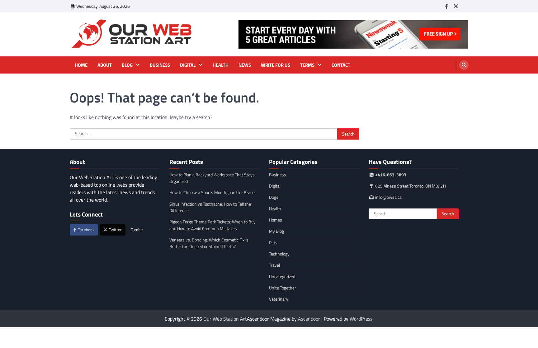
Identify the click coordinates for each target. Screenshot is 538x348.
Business (160, 65)
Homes (275, 220)
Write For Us (275, 65)
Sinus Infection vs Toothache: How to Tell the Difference (210, 207)
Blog (127, 65)
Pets (273, 242)
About (104, 65)
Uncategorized (282, 276)
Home (81, 65)
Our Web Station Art (225, 318)
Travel (274, 265)
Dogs (273, 197)
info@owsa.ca (388, 197)
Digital (188, 65)
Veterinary (278, 299)
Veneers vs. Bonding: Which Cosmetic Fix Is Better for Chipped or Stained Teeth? (208, 243)
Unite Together (282, 287)
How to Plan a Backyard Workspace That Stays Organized (212, 178)
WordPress (361, 318)
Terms (307, 65)
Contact (341, 65)
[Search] (464, 65)
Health (221, 65)
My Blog (276, 231)
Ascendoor (309, 318)
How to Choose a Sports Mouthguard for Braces (213, 192)
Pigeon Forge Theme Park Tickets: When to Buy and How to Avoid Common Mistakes (212, 225)
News (244, 65)
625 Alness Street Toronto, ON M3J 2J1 (410, 186)
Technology (279, 253)
